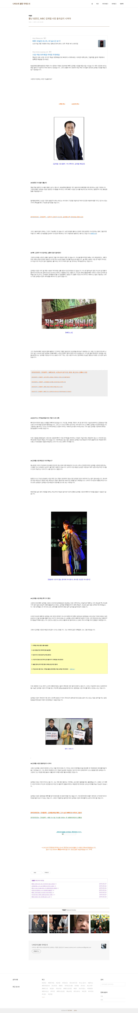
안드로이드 (77, 991)
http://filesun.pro (37, 38)
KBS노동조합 (61, 991)
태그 (97, 4)
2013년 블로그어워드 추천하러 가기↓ (69, 832)
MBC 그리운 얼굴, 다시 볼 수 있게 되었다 (42, 892)
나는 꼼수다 (83, 983)
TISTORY (69, 1010)
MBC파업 (51, 983)
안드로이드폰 (73, 983)
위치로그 (114, 4)
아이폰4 (91, 991)
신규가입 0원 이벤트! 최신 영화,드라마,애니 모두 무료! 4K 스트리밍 (55, 44)
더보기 (43, 997)
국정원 (77, 985)
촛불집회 (90, 988)
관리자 (75, 1010)
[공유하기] (38, 872)
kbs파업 (69, 991)
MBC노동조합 (68, 988)
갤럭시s (91, 983)
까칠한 (33, 880)
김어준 (58, 983)
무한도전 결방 (69, 985)
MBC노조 (45, 988)
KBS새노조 (46, 991)
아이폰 (53, 991)
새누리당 (59, 988)
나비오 (83, 985)
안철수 (52, 988)
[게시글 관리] (40, 872)
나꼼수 (44, 994)
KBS (75, 988)
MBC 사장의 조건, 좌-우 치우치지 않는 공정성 (43, 884)
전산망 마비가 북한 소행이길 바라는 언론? (42, 894)
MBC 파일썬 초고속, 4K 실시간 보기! (46, 41)
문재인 (44, 983)
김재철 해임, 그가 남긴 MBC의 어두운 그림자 (43, 886)
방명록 (121, 4)
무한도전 (65, 983)
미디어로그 (105, 4)
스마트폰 (54, 985)
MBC (61, 985)
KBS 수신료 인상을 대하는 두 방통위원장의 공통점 (44, 888)
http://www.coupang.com (40, 52)
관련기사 (72, 669)
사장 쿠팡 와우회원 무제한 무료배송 (46, 55)
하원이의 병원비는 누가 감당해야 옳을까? (42, 890)
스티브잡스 (82, 988)
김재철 (50, 994)
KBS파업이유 (46, 985)
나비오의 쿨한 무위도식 (21, 4)
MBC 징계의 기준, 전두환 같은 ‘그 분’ (41, 897)
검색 (123, 984)
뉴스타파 (90, 985)
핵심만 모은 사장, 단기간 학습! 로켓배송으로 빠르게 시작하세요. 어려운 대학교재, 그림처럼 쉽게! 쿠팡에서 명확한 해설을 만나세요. (68, 58)
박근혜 (84, 991)
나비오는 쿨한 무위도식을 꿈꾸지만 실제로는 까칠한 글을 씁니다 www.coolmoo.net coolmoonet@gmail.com (61, 947)
